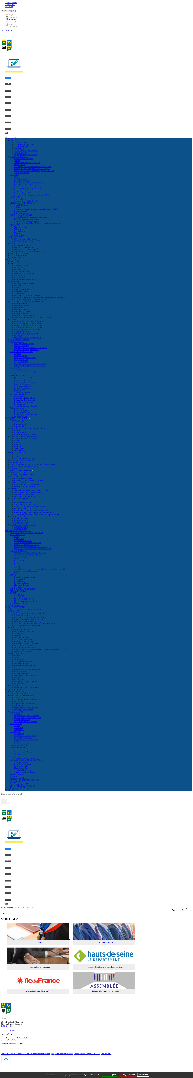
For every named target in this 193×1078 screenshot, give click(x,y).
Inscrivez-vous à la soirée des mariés (27, 687)
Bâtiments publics (20, 424)
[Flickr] (8, 122)
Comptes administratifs (22, 193)
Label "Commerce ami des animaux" (27, 484)
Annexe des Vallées (21, 147)
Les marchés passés (21, 523)
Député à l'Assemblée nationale (25, 187)
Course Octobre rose (17, 774)
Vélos (16, 454)
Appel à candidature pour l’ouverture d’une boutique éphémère (36, 515)
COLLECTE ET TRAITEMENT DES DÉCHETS (28, 301)
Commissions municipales (23, 159)
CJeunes (17, 677)
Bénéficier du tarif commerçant (25, 382)
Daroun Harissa (19, 231)
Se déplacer (18, 563)
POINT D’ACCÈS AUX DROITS (22, 589)
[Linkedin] (8, 129)
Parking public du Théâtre (23, 710)
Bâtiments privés (20, 426)
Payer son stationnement (22, 384)
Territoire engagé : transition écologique (24, 466)
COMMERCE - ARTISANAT (21, 498)
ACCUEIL (14, 141)
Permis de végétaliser (21, 346)
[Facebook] (8, 97)
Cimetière (17, 446)
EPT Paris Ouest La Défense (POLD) (27, 241)
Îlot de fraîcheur (19, 450)
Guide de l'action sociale (22, 541)
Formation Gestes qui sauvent (24, 577)
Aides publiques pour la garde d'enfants (28, 625)
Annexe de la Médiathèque (23, 661)
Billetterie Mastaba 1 (21, 744)
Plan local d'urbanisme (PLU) (24, 283)
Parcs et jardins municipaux (24, 344)
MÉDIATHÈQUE (16, 712)
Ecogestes (13, 468)
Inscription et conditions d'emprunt (26, 716)
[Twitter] (8, 103)
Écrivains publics (16, 605)
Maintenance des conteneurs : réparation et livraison (32, 317)
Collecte (17, 430)
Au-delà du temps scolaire (23, 639)
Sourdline (17, 573)
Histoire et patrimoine (21, 271)
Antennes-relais (19, 293)
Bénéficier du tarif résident (23, 380)
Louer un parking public (22, 386)
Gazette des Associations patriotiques (27, 221)
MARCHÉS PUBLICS (18, 517)
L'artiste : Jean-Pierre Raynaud (25, 736)
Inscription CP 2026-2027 (23, 651)
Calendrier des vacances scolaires (26, 643)
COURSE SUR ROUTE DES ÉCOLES (24, 780)
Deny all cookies (128, 1075)
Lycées (16, 657)
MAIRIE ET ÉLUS (15, 907)
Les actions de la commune (23, 402)
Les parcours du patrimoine (19, 340)
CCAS (16, 537)
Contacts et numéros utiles (23, 641)
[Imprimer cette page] (178, 910)
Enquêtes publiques (21, 291)
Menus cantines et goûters (23, 645)
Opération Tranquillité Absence (25, 358)
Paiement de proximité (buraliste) (26, 155)
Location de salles (20, 706)
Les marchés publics (21, 519)
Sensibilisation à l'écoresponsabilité (22, 460)
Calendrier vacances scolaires (24, 665)
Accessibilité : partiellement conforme (28, 1054)
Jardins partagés (19, 448)
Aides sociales (19, 539)
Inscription (18, 754)
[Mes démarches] (14, 71)
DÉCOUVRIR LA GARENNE (21, 263)
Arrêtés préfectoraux (21, 173)
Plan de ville (18, 267)
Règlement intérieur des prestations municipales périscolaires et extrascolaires (41, 649)
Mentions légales (48, 1054)
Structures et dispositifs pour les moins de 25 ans (31, 490)
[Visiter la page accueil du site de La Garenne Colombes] (31, 823)
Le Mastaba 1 (19, 734)
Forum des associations (18, 778)
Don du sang (18, 587)
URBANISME (15, 281)
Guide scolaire (19, 679)
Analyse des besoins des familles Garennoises (26, 609)
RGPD (12, 243)
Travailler (17, 567)
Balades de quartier (21, 213)
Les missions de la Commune (24, 400)
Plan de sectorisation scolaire (24, 631)
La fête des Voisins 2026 (18, 261)
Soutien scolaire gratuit (22, 637)
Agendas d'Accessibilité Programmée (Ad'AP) (30, 506)
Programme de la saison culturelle (26, 708)
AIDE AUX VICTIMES (18, 591)
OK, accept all (110, 1075)
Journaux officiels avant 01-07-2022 (27, 163)
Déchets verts (19, 307)
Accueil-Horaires (20, 143)
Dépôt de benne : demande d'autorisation (28, 326)
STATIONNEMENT (17, 376)
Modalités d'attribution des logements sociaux (30, 553)
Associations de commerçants (24, 504)
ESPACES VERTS (17, 342)
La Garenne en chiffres (22, 269)
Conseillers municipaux (22, 181)
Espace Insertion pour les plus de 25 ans (28, 492)
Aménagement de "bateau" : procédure (28, 328)
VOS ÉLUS (14, 175)
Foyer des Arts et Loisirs (22, 764)
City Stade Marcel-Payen (23, 770)
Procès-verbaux (19, 165)
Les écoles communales (22, 629)
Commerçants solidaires (18, 482)
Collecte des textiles (21, 313)
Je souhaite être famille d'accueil (25, 406)
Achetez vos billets (21, 694)
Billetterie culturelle (17, 691)
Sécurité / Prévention (21, 416)
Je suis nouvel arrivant (22, 265)
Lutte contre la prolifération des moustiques (29, 366)
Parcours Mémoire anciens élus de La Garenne (30, 348)
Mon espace (87, 1054)
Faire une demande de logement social (27, 555)
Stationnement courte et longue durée (27, 378)
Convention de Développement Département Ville (32, 195)
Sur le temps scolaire (21, 635)
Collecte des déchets (21, 303)
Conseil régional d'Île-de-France (25, 185)
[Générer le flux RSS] (182, 910)
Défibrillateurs (19, 581)
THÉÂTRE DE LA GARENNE (21, 696)
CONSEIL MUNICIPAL (19, 157)
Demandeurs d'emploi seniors (24, 496)
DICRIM (17, 285)
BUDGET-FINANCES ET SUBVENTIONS (26, 189)
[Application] (6, 133)
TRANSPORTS (15, 368)
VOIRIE (13, 319)
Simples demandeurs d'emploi (24, 494)
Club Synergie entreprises (23, 478)
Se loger (17, 565)
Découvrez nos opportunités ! (24, 474)
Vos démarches (19, 633)
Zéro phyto (18, 444)
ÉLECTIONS (15, 197)
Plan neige (18, 336)
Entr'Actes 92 (19, 730)
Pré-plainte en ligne (21, 360)
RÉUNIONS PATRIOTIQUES (21, 215)
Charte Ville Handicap (22, 561)
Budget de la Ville (20, 191)
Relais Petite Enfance (21, 615)
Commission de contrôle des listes (26, 201)
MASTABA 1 (15, 732)
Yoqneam (17, 233)
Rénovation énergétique (18, 420)
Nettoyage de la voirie (22, 332)
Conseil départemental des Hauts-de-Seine (29, 183)
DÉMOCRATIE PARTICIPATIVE (22, 203)
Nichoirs (17, 440)
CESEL (17, 207)
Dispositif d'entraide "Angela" (25, 486)
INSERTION (14, 488)
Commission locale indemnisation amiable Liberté (31, 511)
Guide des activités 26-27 (19, 784)
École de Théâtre (16, 782)
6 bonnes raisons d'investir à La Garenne (28, 480)
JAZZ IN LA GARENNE (19, 746)
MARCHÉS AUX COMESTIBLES (23, 525)
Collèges (17, 655)
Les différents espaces (22, 720)
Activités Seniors (20, 595)
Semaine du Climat (16, 462)
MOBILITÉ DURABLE (19, 452)
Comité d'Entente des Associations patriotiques (30, 217)
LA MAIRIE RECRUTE (19, 472)
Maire (16, 177)
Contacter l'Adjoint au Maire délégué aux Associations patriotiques (37, 223)
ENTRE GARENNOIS (18, 255)
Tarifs (16, 756)
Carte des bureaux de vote (23, 199)
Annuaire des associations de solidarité (27, 543)
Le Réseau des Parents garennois (25, 681)
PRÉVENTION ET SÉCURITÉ (21, 352)
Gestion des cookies (8, 1054)
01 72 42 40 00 (6, 1026)
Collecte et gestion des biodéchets (26, 434)
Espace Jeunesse (20, 671)
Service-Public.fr (16, 257)
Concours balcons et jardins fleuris (26, 350)
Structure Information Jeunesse (25, 675)
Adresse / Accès (20, 750)
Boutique (17, 742)
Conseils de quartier (21, 205)
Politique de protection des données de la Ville (30, 249)
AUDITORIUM (16, 724)
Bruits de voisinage (21, 410)
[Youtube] (8, 110)
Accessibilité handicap (22, 388)
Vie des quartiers (20, 275)
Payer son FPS (19, 390)
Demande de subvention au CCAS (26, 545)
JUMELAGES (15, 225)
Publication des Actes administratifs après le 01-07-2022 (34, 171)
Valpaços (17, 229)
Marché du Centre (20, 529)
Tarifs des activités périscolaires (25, 647)
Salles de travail (19, 659)
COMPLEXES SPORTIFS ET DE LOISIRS (26, 760)
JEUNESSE (14, 667)
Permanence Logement (22, 557)
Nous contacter (12, 1030)
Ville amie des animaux (18, 394)
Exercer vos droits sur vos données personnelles (31, 251)
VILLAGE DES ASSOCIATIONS (22, 786)
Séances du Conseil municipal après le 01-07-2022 (32, 169)
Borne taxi (18, 374)
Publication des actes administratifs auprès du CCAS (32, 549)
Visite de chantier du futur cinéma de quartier (30, 299)
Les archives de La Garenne (24, 273)
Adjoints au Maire (20, 179)
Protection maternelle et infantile (25, 621)
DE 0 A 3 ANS (15, 611)
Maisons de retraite (21, 603)
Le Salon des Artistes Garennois (25, 722)
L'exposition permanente (23, 738)
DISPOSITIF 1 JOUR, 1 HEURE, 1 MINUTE (26, 533)
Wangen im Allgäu (20, 227)
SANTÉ (13, 575)
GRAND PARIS (16, 237)
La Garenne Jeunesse (21, 673)
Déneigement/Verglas (21, 412)
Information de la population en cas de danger (30, 364)
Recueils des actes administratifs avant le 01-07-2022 (32, 167)
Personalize (143, 1075)
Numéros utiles (19, 579)
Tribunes (17, 161)
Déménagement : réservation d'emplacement (29, 322)
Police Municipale (20, 356)
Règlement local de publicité (24, 289)
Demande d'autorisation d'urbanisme (27, 295)
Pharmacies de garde (21, 585)
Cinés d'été (14, 776)
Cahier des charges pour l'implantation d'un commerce (33, 513)
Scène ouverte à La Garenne (20, 788)
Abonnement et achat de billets (25, 700)
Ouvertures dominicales (22, 509)
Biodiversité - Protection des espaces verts (24, 436)
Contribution (78, 1054)
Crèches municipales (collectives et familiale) (30, 613)
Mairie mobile (19, 149)
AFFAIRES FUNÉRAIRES (20, 253)
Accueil (17, 698)
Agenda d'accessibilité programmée (26, 571)
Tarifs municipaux (20, 153)
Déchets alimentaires (21, 305)
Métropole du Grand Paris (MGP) (26, 239)
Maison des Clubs (20, 768)
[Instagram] (8, 116)
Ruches (17, 442)
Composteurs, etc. (20, 432)
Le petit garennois (20, 683)
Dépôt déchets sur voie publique (25, 414)
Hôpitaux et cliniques (21, 583)
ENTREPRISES (16, 476)
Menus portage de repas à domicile (26, 601)
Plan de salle (18, 702)
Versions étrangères (8, 11)
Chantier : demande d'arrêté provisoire (27, 324)
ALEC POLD (19, 422)
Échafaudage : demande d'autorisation (27, 330)
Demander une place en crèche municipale (29, 617)
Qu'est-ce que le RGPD (22, 245)
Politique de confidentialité (23, 247)
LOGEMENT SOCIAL (18, 551)
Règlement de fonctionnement (24, 704)
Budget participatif (20, 211)
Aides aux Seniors (20, 597)
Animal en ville (19, 396)
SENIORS (13, 593)
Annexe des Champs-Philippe (24, 145)
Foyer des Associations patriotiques (26, 219)
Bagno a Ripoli (19, 235)
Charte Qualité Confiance (23, 502)
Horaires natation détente (23, 752)
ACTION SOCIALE (17, 535)
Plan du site (96, 1054)
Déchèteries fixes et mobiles (24, 315)
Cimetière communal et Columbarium (27, 279)
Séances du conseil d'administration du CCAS (30, 547)
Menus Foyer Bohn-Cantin (23, 599)
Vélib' (16, 456)
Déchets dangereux (21, 309)
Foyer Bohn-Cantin (21, 766)
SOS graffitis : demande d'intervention (27, 338)
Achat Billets (18, 728)
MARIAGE (14, 685)
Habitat (16, 287)
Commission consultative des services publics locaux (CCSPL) (36, 209)
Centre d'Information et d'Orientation (27, 669)
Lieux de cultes (19, 277)
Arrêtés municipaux (17, 408)
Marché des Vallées (21, 527)
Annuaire (17, 500)
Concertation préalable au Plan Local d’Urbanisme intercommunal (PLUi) (40, 297)
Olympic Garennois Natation (24, 758)
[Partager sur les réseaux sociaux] (191, 910)
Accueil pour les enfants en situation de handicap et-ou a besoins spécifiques (41, 569)
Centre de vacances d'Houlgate (25, 772)
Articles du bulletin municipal (24, 398)
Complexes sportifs (21, 762)
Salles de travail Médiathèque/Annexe (27, 718)
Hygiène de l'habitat (21, 362)
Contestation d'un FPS (22, 392)
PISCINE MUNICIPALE (19, 748)
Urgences (17, 354)
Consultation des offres (22, 521)
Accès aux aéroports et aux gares (25, 372)
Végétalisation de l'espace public (25, 438)
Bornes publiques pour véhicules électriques (29, 458)
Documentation (19, 404)
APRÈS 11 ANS (16, 653)
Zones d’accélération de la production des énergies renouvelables (33, 464)
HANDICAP (14, 559)
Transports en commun (22, 370)
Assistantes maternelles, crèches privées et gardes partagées (35, 623)
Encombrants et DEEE (22, 311)
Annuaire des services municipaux (26, 151)
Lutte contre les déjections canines (26, 334)
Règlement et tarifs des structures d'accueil (29, 619)
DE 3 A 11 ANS (15, 627)
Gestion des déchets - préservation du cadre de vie (27, 428)
